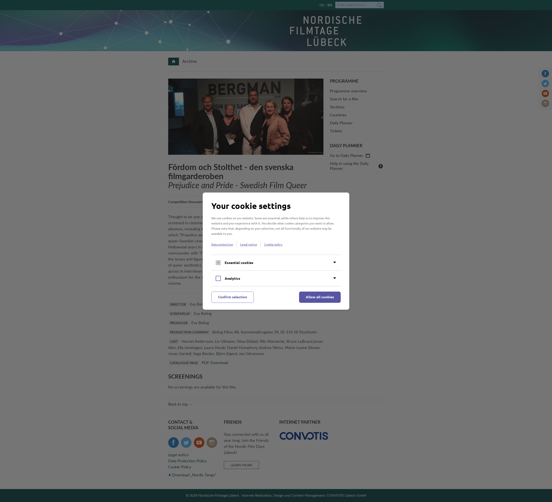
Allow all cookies (320, 297)
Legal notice (248, 244)
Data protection (222, 244)
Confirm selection (232, 297)
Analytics (232, 278)
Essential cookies (239, 262)
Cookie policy (273, 244)
